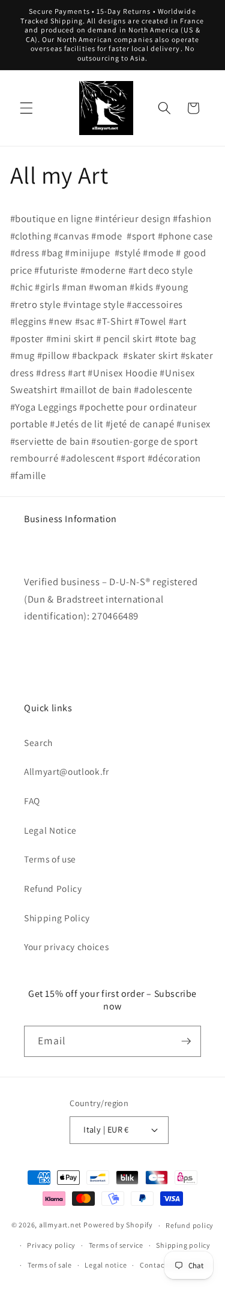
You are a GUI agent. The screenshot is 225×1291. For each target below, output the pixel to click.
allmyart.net (60, 1225)
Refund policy (190, 1225)
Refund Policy (53, 888)
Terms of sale (50, 1264)
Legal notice (106, 1264)
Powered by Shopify (118, 1225)
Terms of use (50, 859)
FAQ (32, 801)
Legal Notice (50, 830)
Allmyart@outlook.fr (66, 771)
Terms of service (116, 1245)
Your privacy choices (66, 946)
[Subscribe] (186, 1041)
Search (38, 742)
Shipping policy (183, 1245)
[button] (26, 108)
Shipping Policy (57, 918)
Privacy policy (51, 1245)
